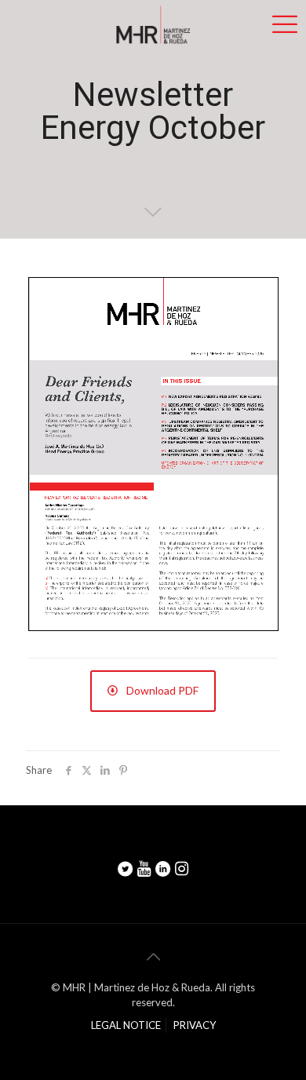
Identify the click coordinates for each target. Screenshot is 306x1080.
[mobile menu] (284, 23)
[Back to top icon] (153, 956)
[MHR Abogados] (153, 23)
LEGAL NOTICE (126, 1025)
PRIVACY (194, 1025)
